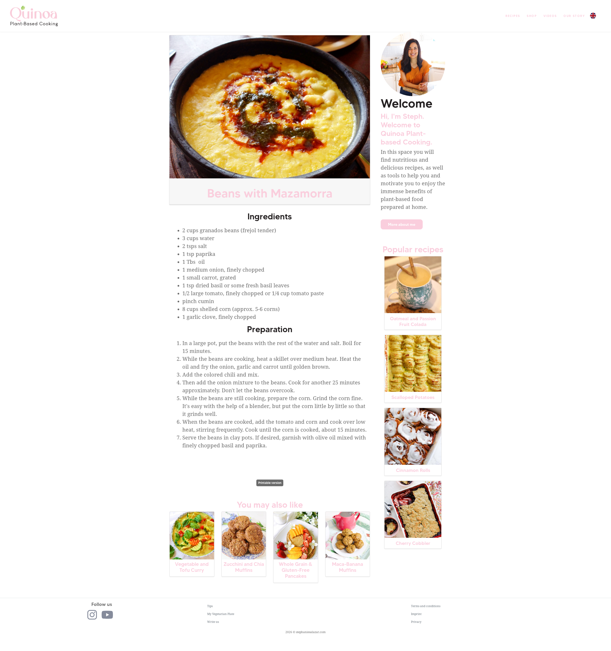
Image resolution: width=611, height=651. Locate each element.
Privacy (416, 622)
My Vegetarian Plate (220, 614)
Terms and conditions (425, 606)
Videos (550, 16)
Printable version (269, 483)
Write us (213, 622)
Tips (210, 606)
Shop (532, 16)
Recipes (513, 16)
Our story (574, 16)
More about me (401, 224)
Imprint (416, 614)
